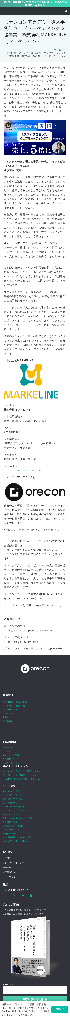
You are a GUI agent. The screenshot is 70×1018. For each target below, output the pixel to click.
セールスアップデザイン (13, 795)
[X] (14, 895)
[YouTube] (31, 895)
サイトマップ (9, 877)
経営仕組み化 (8, 747)
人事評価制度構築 (10, 822)
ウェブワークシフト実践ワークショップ (19, 775)
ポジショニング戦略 (11, 755)
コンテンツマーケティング (14, 806)
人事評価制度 (8, 759)
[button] (4, 11)
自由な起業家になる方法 (13, 826)
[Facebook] (6, 895)
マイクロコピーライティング (15, 791)
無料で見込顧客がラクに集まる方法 (17, 837)
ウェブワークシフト (11, 751)
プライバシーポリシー (13, 862)
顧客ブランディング (11, 814)
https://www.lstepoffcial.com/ (23, 470)
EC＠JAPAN (8, 721)
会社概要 (7, 858)
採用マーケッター (10, 710)
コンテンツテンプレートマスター (17, 810)
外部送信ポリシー (11, 867)
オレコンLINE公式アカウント (17, 890)
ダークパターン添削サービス (15, 706)
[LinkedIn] (22, 895)
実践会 (5, 717)
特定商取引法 (9, 872)
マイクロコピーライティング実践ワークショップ (23, 771)
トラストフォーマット (12, 763)
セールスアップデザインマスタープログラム (21, 779)
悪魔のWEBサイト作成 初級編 (15, 841)
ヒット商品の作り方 (11, 803)
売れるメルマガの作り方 (13, 799)
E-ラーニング (8, 713)
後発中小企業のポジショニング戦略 (17, 818)
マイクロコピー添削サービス (15, 702)
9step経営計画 (9, 833)
